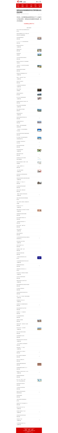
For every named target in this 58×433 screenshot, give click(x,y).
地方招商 (32, 429)
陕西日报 (18, 13)
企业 (27, 6)
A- (41, 14)
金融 (31, 6)
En (38, 1)
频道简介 (29, 429)
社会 (27, 5)
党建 (22, 5)
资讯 (18, 5)
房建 (22, 6)
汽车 (18, 6)
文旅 (31, 5)
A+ (39, 14)
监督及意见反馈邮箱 (33, 430)
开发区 (39, 5)
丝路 (24, 2)
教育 (35, 5)
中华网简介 (26, 429)
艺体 (35, 6)
